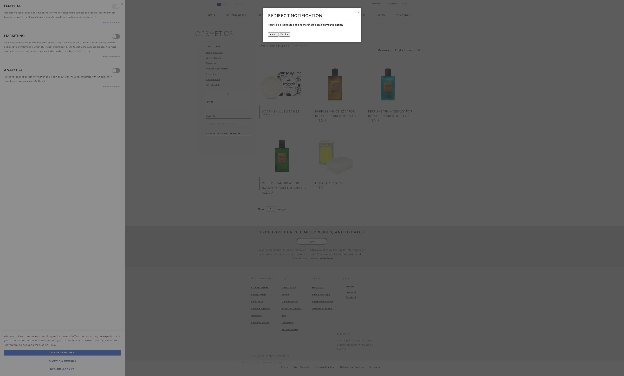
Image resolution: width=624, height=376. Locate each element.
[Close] (357, 11)
